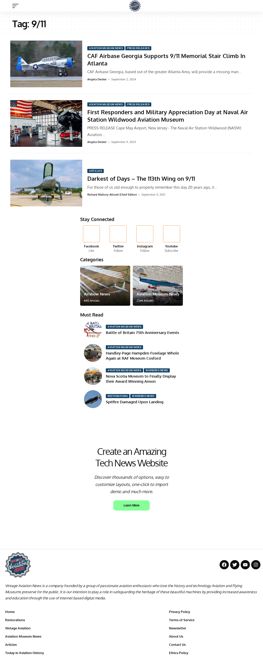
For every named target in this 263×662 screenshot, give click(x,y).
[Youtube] (171, 239)
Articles (95, 170)
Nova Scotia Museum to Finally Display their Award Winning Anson (141, 379)
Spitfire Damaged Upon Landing (134, 401)
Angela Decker (97, 79)
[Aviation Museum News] (158, 286)
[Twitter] (118, 239)
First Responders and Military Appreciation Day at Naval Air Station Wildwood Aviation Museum (167, 115)
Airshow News (97, 294)
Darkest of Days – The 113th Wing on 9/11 (141, 178)
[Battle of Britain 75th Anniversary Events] (93, 330)
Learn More (131, 505)
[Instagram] (145, 239)
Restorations (118, 396)
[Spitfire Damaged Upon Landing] (93, 399)
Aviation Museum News (106, 48)
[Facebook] (91, 239)
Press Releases (138, 48)
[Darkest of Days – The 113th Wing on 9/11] (46, 183)
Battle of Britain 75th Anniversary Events (142, 332)
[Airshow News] (105, 286)
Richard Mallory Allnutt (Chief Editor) (112, 194)
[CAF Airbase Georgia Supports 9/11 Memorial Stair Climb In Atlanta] (46, 64)
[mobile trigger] (16, 6)
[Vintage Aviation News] (135, 6)
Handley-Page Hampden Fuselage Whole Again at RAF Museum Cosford (142, 356)
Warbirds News (157, 370)
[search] (254, 5)
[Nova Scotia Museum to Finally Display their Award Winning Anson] (93, 376)
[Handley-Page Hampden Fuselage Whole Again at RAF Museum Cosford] (93, 353)
